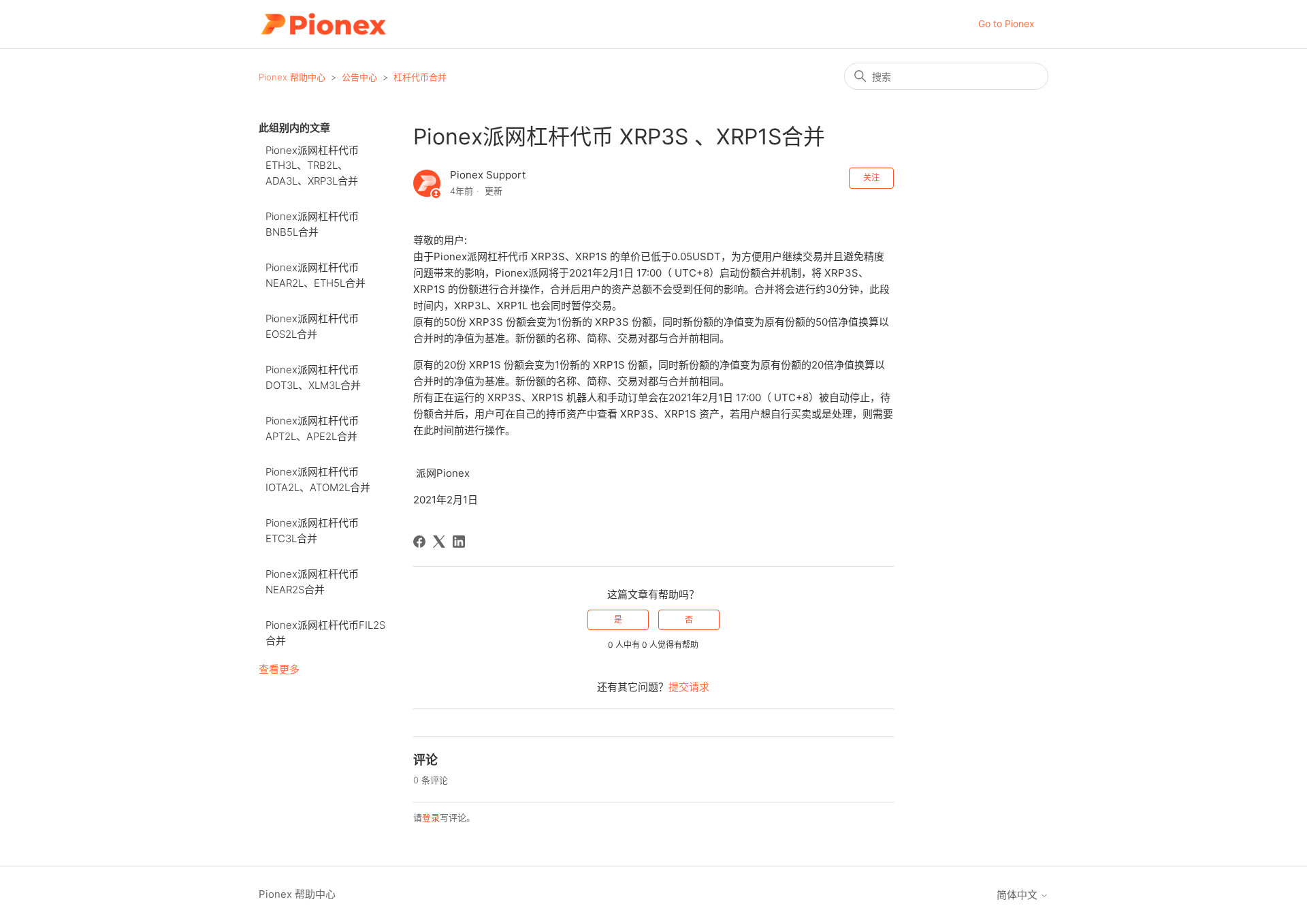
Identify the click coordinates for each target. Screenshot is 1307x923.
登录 (431, 817)
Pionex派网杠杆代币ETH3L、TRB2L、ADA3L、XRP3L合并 (312, 165)
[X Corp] (439, 541)
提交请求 (688, 686)
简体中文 (1018, 895)
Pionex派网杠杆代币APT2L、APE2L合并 (312, 428)
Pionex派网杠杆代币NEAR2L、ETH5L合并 (315, 275)
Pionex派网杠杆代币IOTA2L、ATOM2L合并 (317, 479)
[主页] (323, 24)
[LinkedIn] (459, 541)
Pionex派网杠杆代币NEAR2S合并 (312, 581)
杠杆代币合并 (420, 77)
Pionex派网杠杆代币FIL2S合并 (325, 633)
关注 (871, 177)
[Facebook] (419, 541)
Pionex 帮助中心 (292, 77)
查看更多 (279, 669)
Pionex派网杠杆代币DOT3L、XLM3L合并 (313, 377)
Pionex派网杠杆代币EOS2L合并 (312, 326)
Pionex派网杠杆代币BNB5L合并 (312, 224)
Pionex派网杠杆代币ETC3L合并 (312, 530)
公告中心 (359, 77)
